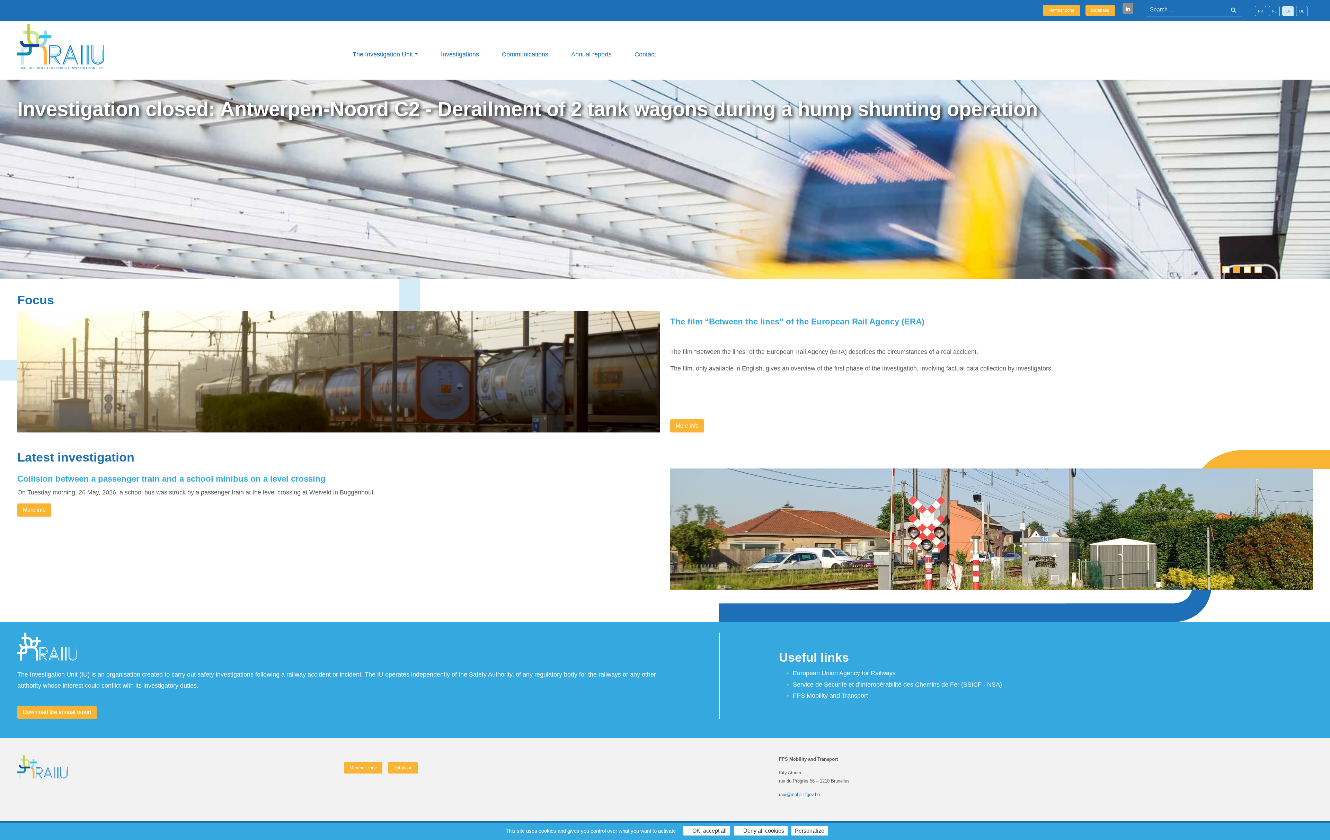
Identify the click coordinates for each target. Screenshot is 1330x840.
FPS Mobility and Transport (830, 695)
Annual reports (591, 54)
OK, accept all (709, 831)
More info (687, 426)
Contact (645, 54)
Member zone (1061, 10)
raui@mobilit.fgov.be (799, 794)
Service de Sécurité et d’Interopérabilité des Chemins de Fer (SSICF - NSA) (897, 684)
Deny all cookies (763, 831)
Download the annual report (57, 712)
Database (1100, 10)
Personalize (809, 831)
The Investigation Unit (383, 54)
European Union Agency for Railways (844, 673)
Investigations (460, 54)
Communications (525, 54)
